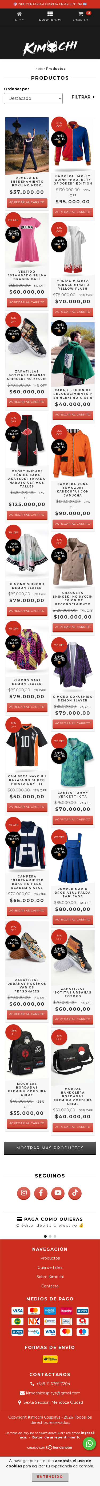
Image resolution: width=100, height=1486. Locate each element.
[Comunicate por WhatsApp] (89, 1443)
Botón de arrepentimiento (56, 1437)
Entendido (50, 1477)
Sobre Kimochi (50, 1276)
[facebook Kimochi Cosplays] (40, 1193)
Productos (50, 1258)
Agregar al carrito (27, 202)
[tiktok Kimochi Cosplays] (75, 1193)
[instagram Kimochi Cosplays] (23, 1193)
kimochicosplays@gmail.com (53, 1393)
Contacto (50, 1286)
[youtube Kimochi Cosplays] (58, 1193)
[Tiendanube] (50, 1449)
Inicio (39, 69)
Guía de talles (50, 1267)
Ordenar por (16, 89)
